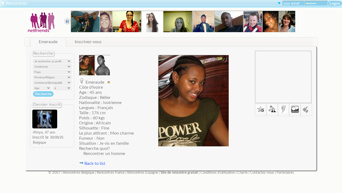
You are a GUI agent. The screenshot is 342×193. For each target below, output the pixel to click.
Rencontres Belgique (78, 172)
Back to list (94, 163)
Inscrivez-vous (88, 42)
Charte (242, 172)
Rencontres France (111, 172)
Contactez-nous (262, 172)
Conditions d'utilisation (217, 172)
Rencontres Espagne (142, 172)
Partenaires (285, 172)
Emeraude (48, 42)
